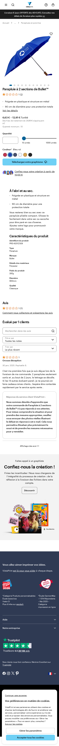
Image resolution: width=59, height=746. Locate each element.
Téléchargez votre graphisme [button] (27, 162)
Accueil (6, 23)
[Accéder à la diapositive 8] (37, 85)
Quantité (7, 133)
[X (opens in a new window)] (12, 674)
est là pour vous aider (24, 570)
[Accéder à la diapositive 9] (41, 85)
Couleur (12, 149)
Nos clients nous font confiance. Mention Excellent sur (27, 663)
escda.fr (20, 604)
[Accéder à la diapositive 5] (26, 85)
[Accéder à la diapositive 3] (18, 85)
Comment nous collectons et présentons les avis (28, 312)
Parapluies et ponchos (31, 23)
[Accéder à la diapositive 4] (22, 85)
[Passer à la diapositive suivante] (54, 55)
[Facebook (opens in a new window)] (4, 674)
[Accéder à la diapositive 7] (33, 85)
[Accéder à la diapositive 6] (29, 85)
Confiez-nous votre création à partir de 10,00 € (35, 173)
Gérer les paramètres (30, 730)
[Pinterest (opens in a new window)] (17, 673)
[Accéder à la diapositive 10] (45, 85)
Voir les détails (10, 110)
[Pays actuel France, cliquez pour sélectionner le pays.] (52, 674)
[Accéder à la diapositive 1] (11, 85)
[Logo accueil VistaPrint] (29, 5)
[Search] (53, 331)
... (15, 23)
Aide (5, 619)
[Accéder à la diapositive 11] (48, 85)
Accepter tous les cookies (30, 737)
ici (44, 16)
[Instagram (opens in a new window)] (8, 674)
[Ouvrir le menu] (6, 5)
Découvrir (29, 490)
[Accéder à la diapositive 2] (14, 85)
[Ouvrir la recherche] (12, 4)
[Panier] (53, 4)
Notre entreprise (11, 628)
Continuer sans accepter (16, 695)
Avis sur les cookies (13, 724)
